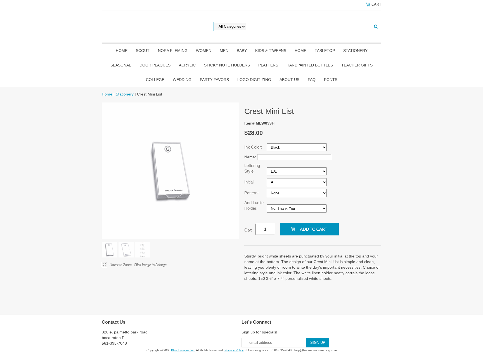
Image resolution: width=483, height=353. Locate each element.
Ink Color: (253, 147)
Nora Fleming (173, 50)
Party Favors (214, 79)
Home (121, 50)
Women (203, 50)
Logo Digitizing (254, 79)
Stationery (355, 50)
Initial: (250, 182)
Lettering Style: (252, 168)
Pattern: (252, 192)
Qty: (248, 230)
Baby (242, 50)
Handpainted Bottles (310, 65)
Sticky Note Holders (227, 65)
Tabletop (325, 50)
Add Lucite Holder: (254, 205)
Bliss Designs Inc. (183, 350)
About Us (289, 79)
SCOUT (143, 50)
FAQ (312, 79)
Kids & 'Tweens (270, 50)
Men (224, 50)
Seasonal (120, 65)
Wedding (182, 79)
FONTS (330, 79)
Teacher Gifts (357, 65)
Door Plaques (155, 65)
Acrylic (187, 65)
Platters (268, 65)
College (155, 79)
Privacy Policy (234, 350)
